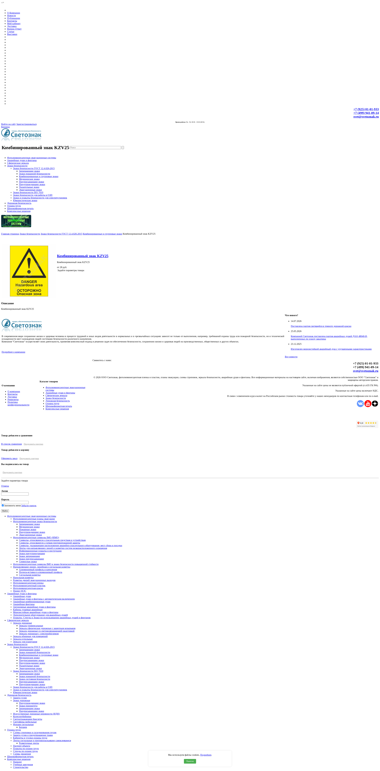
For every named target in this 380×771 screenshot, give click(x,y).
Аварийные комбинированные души (31, 601)
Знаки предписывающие (31, 559)
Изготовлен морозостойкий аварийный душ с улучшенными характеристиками (331, 349)
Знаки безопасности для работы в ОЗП (32, 195)
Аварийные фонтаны (24, 604)
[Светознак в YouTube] (367, 406)
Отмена (5, 486)
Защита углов (20, 697)
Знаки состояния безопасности (34, 679)
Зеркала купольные (23, 639)
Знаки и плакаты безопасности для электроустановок (40, 197)
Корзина (5, 127)
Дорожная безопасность (19, 203)
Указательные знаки (29, 187)
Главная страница (10, 234)
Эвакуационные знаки (30, 189)
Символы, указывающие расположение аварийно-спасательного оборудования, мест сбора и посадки (70, 545)
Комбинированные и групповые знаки (38, 176)
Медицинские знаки (29, 179)
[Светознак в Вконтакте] (360, 406)
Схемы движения (22, 754)
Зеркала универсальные (31, 625)
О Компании (13, 13)
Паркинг (17, 762)
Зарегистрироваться (26, 124)
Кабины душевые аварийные (28, 609)
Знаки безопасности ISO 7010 (28, 192)
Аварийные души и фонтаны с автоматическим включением (44, 599)
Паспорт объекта (21, 746)
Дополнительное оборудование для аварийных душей (40, 615)
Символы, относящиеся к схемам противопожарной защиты (49, 543)
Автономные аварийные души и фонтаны (34, 607)
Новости (11, 15)
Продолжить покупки (33, 444)
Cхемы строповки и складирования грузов (34, 732)
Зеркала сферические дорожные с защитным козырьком (47, 628)
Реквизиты (13, 399)
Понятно (190, 761)
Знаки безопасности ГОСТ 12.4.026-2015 (34, 168)
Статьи (10, 31)
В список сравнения (11, 444)
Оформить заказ (9, 458)
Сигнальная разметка (30, 575)
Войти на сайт (8, 124)
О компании (14, 391)
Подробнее (205, 755)
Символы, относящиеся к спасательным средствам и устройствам (52, 540)
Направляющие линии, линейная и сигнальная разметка (41, 567)
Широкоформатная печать (20, 208)
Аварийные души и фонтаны (22, 160)
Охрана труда (14, 206)
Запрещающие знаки (29, 171)
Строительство (20, 767)
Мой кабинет (13, 23)
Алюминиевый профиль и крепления (38, 569)
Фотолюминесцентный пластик (29, 585)
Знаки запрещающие (29, 556)
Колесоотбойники (22, 716)
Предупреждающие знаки (32, 184)
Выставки (12, 34)
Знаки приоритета (28, 706)
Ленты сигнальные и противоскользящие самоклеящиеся (42, 740)
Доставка (11, 26)
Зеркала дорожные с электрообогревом (39, 633)
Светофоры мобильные (25, 722)
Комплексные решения (18, 211)
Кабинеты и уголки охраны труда (30, 738)
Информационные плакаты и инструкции (40, 551)
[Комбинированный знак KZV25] (29, 297)
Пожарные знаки (27, 529)
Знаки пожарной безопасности (34, 173)
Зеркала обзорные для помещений (30, 636)
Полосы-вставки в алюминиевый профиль (40, 572)
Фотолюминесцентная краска (28, 588)
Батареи (23, 727)
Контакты (12, 21)
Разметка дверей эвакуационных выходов (34, 580)
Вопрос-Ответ (14, 29)
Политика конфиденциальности (18, 403)
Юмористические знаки (25, 200)
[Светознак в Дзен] (374, 406)
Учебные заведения (23, 764)
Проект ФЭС (19, 591)
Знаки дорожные (21, 700)
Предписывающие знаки (31, 181)
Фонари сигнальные (23, 724)
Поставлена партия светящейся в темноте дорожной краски (321, 326)
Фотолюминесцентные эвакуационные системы (31, 157)
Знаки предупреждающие (32, 553)
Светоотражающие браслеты (27, 719)
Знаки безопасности (17, 165)
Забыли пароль (28, 505)
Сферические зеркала (18, 163)
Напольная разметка (23, 577)
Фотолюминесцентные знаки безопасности (35, 521)
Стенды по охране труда (25, 751)
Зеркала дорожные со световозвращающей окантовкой (47, 631)
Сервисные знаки (28, 561)
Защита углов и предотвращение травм (33, 735)
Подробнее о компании (13, 352)
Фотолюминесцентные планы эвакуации (34, 519)
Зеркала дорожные (22, 623)
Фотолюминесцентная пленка (28, 583)
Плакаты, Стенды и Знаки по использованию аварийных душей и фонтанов (52, 617)
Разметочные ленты (29, 743)
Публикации (13, 18)
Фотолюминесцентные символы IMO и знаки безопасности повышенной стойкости (56, 564)
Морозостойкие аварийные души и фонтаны (35, 612)
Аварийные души (22, 596)
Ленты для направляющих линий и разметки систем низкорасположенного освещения (63, 548)
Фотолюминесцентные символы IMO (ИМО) (36, 537)
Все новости (291, 356)
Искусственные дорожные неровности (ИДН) (36, 714)
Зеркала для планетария (25, 641)
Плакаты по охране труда (26, 748)
